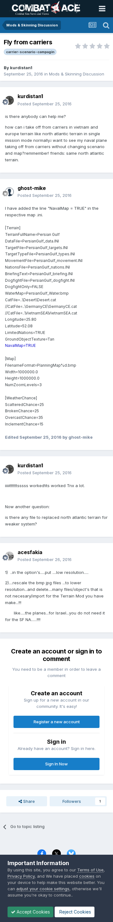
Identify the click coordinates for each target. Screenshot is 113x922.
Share (28, 801)
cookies (86, 876)
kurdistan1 (21, 67)
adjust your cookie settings (42, 888)
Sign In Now (56, 763)
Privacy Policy (21, 876)
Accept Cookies (32, 911)
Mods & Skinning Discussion (76, 73)
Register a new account (57, 721)
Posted (45, 103)
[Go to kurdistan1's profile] (9, 100)
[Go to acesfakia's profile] (9, 556)
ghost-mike (32, 188)
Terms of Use (90, 869)
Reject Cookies (74, 911)
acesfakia (30, 552)
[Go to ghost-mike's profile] (9, 191)
